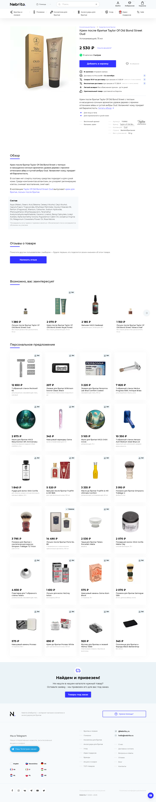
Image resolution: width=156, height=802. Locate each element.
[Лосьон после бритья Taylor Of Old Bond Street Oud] (26, 305)
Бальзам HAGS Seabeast (92, 325)
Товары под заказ (78, 694)
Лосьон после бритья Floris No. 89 (60, 543)
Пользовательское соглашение (92, 791)
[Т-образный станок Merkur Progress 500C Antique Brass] (130, 368)
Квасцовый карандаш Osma (59, 439)
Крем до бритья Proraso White (60, 644)
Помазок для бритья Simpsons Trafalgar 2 (130, 492)
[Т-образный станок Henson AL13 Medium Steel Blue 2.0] (130, 419)
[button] (147, 313)
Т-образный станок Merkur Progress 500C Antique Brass (128, 389)
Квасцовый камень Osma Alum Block (95, 594)
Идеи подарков (90, 753)
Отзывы (121, 757)
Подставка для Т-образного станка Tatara (24, 594)
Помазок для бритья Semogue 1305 (129, 594)
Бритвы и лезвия (91, 731)
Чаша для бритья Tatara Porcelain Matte (91, 543)
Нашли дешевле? (104, 48)
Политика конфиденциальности (132, 791)
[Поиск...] (96, 4)
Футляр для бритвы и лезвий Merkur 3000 (94, 645)
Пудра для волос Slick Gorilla (25, 491)
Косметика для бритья (93, 740)
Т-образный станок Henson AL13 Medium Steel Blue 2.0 (128, 440)
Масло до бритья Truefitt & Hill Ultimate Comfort (94, 492)
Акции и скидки (90, 762)
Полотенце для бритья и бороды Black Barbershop (127, 645)
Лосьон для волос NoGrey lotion (58, 594)
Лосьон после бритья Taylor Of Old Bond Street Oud (25, 326)
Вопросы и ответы (125, 753)
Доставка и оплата (126, 749)
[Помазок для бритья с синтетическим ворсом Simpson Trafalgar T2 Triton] (26, 522)
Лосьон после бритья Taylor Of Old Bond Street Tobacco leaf (130, 326)
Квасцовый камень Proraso (24, 644)
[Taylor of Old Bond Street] (141, 122)
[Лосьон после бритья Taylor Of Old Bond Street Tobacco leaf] (130, 305)
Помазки (87, 735)
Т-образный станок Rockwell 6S (25, 389)
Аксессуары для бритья (93, 744)
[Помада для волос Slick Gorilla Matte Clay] (130, 522)
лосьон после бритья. (29, 192)
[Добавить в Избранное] (38, 321)
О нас (120, 744)
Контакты (122, 766)
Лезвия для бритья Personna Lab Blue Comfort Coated (94, 389)
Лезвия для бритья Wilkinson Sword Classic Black (59, 389)
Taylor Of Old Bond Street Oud (38, 189)
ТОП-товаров (89, 766)
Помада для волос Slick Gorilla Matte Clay (129, 543)
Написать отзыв (28, 260)
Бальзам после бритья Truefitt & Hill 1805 (60, 492)
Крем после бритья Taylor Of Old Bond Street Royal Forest (60, 326)
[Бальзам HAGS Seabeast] (95, 305)
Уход (86, 749)
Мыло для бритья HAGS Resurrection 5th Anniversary (24, 440)
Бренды (87, 757)
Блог (120, 762)
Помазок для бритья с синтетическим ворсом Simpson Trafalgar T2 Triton (24, 544)
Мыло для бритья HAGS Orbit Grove (94, 440)
